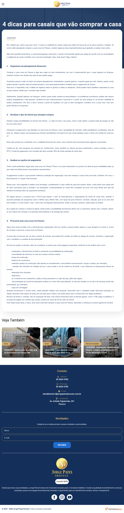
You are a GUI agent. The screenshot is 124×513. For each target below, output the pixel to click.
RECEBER (62, 445)
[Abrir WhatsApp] (119, 507)
